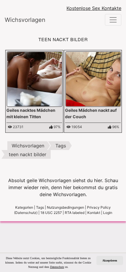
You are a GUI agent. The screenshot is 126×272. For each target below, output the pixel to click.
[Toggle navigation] (113, 20)
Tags (40, 207)
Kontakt (93, 212)
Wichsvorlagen (25, 19)
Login (107, 212)
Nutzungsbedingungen (65, 207)
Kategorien (24, 207)
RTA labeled (74, 212)
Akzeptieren (109, 260)
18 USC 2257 (51, 212)
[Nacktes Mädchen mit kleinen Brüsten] (93, 78)
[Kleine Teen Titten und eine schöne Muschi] (34, 78)
